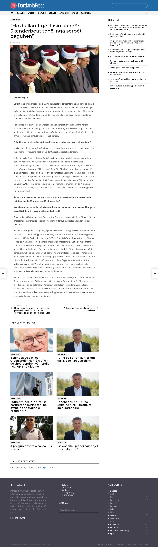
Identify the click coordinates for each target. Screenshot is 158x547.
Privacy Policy (67, 492)
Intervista (129, 500)
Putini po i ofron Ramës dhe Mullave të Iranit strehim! (76, 359)
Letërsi (129, 515)
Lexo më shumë (17, 517)
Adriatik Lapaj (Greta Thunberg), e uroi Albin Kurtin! (127, 73)
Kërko (145, 6)
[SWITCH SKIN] (147, 13)
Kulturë (41, 13)
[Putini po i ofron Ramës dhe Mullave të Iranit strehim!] (78, 340)
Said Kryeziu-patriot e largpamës (124, 68)
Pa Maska (86, 13)
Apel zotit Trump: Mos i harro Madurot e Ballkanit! (128, 80)
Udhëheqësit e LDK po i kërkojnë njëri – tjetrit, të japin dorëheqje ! (74, 405)
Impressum (66, 487)
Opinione (64, 13)
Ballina (21, 13)
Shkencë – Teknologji (129, 530)
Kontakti (65, 490)
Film (129, 497)
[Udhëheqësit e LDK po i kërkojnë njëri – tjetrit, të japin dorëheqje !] (78, 384)
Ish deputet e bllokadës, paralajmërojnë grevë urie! (128, 87)
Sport (74, 13)
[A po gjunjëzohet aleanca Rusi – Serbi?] (31, 428)
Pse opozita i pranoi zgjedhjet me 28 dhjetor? (77, 447)
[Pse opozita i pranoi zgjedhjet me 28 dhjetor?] (78, 428)
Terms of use (67, 495)
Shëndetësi (129, 527)
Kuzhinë (129, 506)
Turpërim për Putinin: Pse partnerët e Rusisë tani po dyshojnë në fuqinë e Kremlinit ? (28, 406)
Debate (52, 13)
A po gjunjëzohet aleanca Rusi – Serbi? (31, 447)
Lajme (31, 13)
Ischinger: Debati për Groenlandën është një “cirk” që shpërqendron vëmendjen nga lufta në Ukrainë (30, 362)
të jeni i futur (48, 467)
